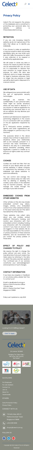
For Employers (7, 382)
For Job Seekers (7, 385)
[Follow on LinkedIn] (8, 438)
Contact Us (6, 387)
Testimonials (6, 394)
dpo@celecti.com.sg (16, 282)
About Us (5, 392)
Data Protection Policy (9, 403)
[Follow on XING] (13, 438)
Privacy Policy (6, 405)
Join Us (4, 389)
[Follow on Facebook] (4, 438)
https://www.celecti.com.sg (12, 30)
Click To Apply (9, 333)
